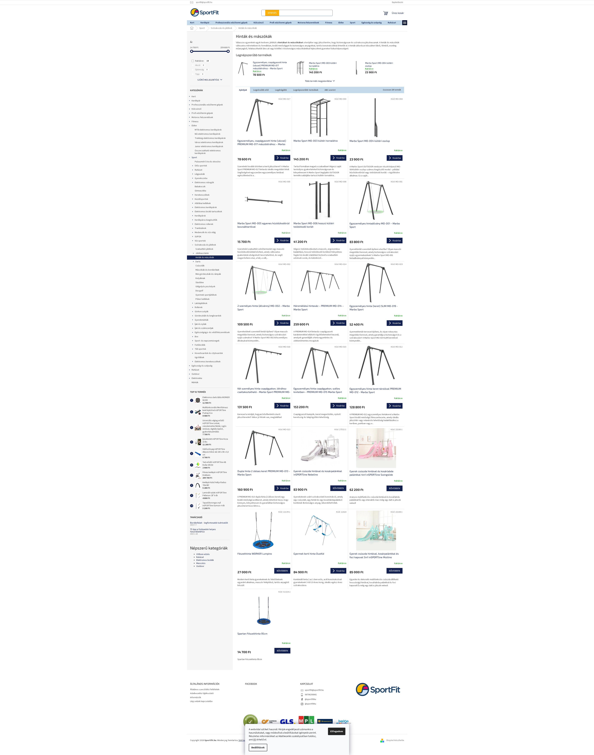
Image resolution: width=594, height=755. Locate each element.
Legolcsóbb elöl (261, 90)
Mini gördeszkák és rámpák (208, 274)
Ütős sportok (201, 165)
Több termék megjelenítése (318, 81)
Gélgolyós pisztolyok (205, 286)
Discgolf (199, 290)
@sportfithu (310, 699)
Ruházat (198, 169)
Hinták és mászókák (205, 257)
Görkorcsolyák (201, 311)
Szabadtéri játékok (204, 249)
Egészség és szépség (202, 365)
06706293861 (311, 694)
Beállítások (258, 747)
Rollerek (199, 307)
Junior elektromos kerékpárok (209, 146)
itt (254, 739)
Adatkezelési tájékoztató (202, 693)
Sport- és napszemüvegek (207, 340)
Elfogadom (336, 731)
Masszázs (200, 563)
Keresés (316, 13)
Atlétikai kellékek (203, 203)
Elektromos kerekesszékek (208, 361)
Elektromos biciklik (205, 560)
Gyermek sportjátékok (206, 294)
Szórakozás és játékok (205, 244)
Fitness (195, 121)
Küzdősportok (201, 199)
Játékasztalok (202, 253)
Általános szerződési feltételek (204, 689)
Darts (198, 261)
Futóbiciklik (200, 345)
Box (196, 336)
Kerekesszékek (202, 195)
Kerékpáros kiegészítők (206, 220)
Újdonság (201, 69)
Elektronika (197, 378)
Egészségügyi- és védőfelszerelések (212, 332)
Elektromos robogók (204, 182)
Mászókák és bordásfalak (207, 269)
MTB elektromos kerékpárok (208, 129)
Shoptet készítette (395, 740)
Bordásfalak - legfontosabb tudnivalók (209, 522)
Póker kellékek (202, 299)
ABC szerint (330, 90)
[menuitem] (192, 22)
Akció (199, 65)
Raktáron (202, 61)
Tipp (199, 74)
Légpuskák (200, 174)
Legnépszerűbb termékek (305, 90)
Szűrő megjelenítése (208, 79)
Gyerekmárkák (201, 320)
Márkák (195, 382)
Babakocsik (200, 186)
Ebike (194, 125)
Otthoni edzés (203, 554)
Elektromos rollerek (204, 224)
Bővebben (338, 488)
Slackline (200, 282)
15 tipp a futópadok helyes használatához (203, 530)
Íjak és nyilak (200, 324)
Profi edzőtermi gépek (202, 113)
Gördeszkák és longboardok (208, 315)
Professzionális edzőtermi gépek (207, 104)
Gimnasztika (200, 190)
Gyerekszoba (201, 178)
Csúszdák (200, 265)
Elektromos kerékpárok (206, 207)
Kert (194, 96)
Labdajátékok (201, 303)
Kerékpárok (200, 215)
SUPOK (198, 236)
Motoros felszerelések (202, 117)
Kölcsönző (196, 109)
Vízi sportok (200, 240)
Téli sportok (200, 349)
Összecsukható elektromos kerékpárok (208, 152)
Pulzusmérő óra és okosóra (207, 161)
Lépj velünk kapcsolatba (201, 701)
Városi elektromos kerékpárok (209, 142)
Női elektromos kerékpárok (207, 134)
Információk (195, 697)
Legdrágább (281, 90)
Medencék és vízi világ (205, 232)
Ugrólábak (199, 357)
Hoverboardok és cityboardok (209, 353)
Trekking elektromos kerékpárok (210, 138)
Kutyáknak (200, 278)
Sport (194, 157)
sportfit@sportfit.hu (314, 690)
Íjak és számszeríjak (204, 328)
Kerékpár (196, 100)
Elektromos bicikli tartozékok (208, 211)
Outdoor (196, 374)
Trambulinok (200, 228)
